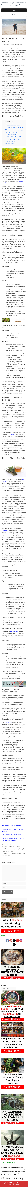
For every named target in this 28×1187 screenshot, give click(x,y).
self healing (12, 846)
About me (17, 1184)
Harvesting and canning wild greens (11, 834)
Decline (14, 14)
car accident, (11, 434)
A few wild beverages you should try (11, 825)
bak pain (6, 846)
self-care (18, 846)
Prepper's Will (14, 1183)
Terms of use (22, 1183)
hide (11, 121)
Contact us (11, 1184)
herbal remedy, (14, 631)
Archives (3, 985)
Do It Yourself (7, 844)
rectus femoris (8, 722)
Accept (14, 10)
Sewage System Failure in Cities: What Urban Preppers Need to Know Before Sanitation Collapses (13, 1173)
